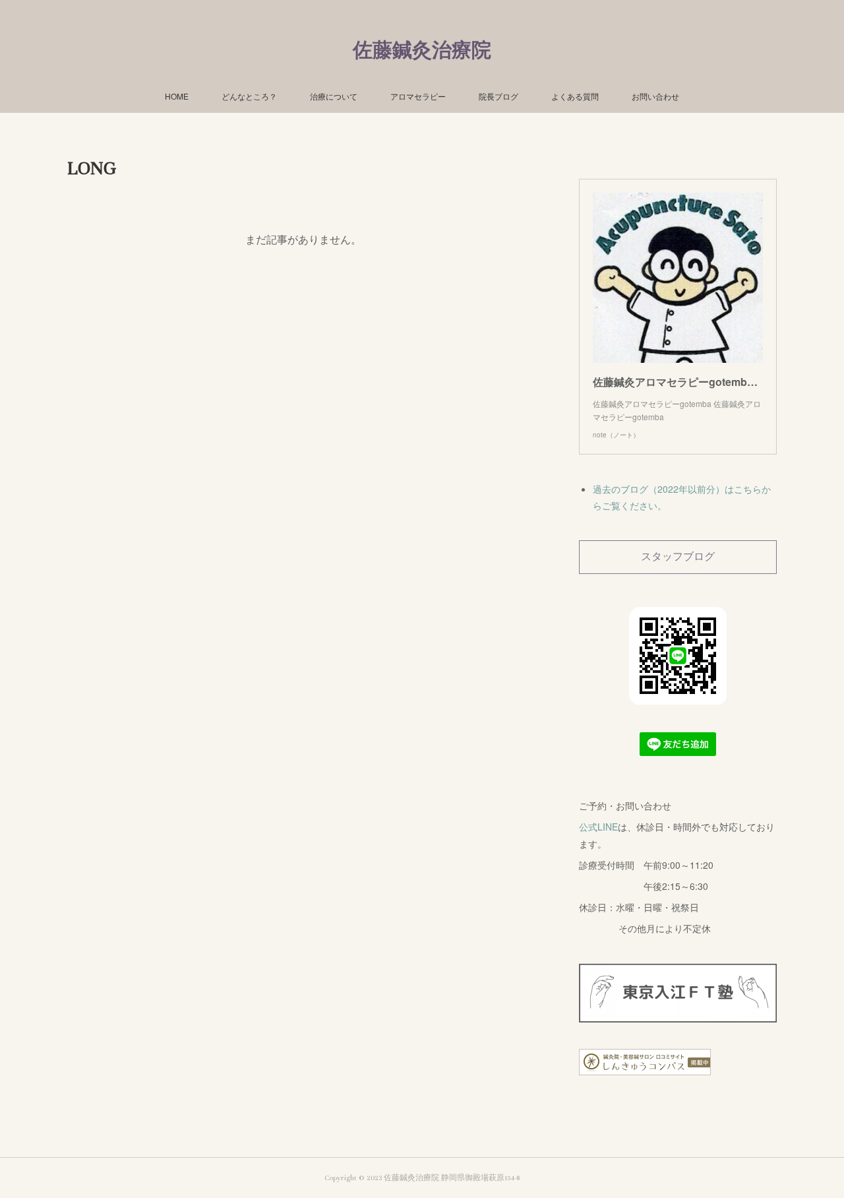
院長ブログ (498, 96)
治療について (333, 96)
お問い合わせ (655, 96)
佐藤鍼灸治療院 (422, 51)
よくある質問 (575, 96)
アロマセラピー (418, 96)
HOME (177, 96)
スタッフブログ (678, 557)
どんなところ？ (249, 96)
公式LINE (598, 826)
